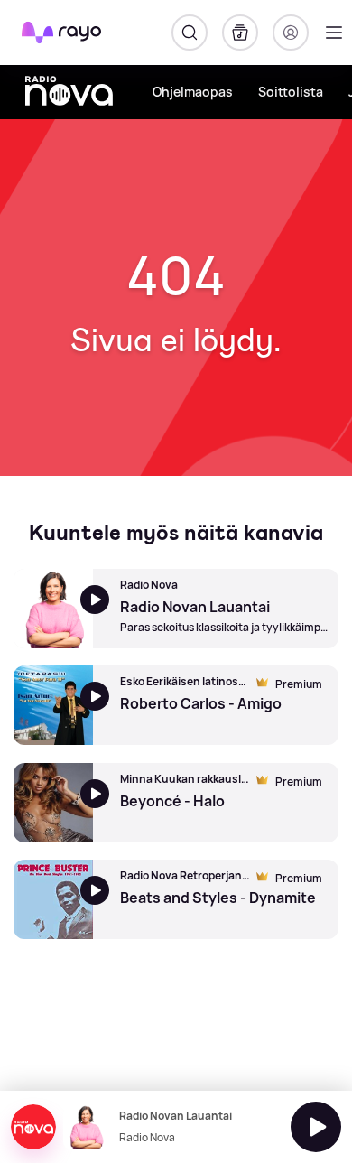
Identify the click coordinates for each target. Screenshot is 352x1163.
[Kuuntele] (316, 1127)
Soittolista (290, 91)
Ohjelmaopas (193, 91)
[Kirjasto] (240, 32)
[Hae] (189, 32)
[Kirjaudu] (291, 32)
